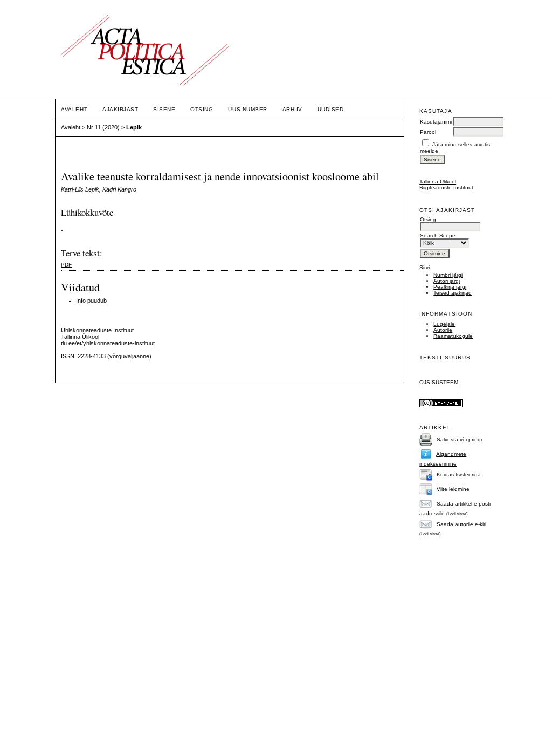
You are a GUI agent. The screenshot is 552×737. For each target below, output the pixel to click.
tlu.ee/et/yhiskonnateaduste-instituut (108, 343)
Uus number (247, 109)
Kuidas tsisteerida (459, 474)
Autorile (442, 330)
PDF (66, 265)
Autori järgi (446, 281)
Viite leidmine (453, 489)
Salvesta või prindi (459, 439)
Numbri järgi (448, 275)
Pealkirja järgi (449, 287)
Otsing (201, 109)
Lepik (134, 127)
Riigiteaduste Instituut (446, 187)
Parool (428, 132)
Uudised (331, 109)
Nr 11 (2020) (103, 127)
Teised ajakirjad (452, 293)
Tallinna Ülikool (437, 182)
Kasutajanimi (436, 122)
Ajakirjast (120, 109)
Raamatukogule (453, 336)
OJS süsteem (438, 382)
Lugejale (444, 324)
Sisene (164, 109)
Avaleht (74, 109)
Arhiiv (292, 109)
